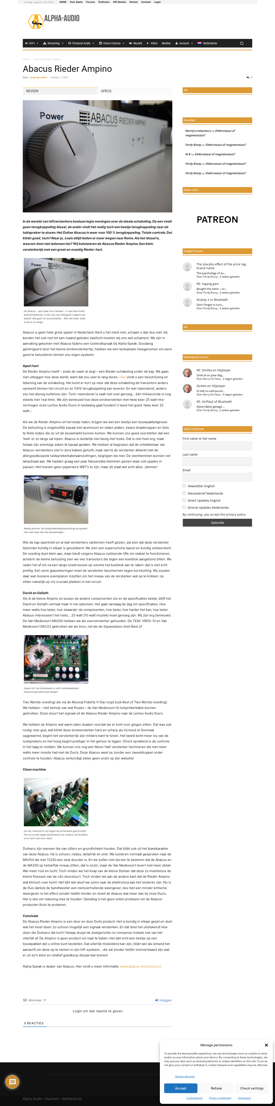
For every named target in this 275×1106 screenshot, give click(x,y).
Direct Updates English (204, 500)
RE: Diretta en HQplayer (214, 370)
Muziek (137, 43)
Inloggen (165, 1000)
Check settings (252, 1088)
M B (187, 154)
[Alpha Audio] (53, 21)
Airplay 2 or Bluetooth (212, 300)
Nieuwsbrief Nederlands (205, 493)
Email (187, 470)
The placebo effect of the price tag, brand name (222, 266)
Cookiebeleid (194, 1098)
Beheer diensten (185, 1076)
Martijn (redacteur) (198, 131)
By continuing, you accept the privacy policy (214, 514)
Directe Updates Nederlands (208, 507)
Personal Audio (81, 43)
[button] (266, 1045)
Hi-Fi (32, 43)
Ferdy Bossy (193, 145)
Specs (106, 91)
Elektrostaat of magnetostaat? (225, 145)
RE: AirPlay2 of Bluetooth (214, 401)
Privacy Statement (220, 1098)
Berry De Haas (212, 379)
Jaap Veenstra (38, 77)
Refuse (216, 1088)
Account (184, 43)
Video (154, 43)
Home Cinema (112, 43)
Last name (190, 454)
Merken (166, 43)
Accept (180, 1088)
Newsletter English (201, 486)
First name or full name (199, 438)
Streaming (53, 43)
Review (32, 91)
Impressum (244, 1098)
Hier (122, 377)
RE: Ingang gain (208, 284)
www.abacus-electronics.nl (140, 966)
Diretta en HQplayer (211, 386)
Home (26, 59)
